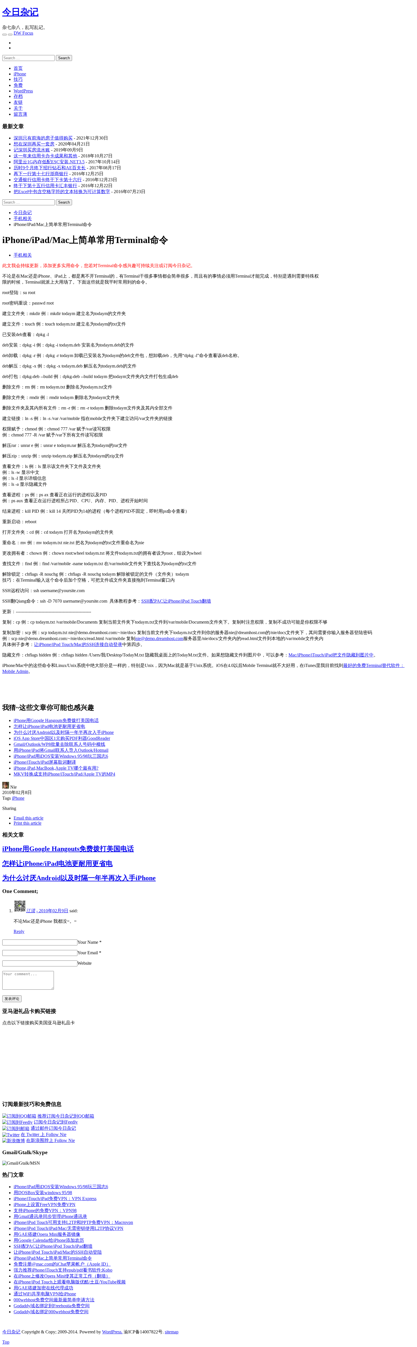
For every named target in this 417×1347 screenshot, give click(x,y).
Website (84, 963)
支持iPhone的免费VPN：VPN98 (45, 1210)
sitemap (171, 1331)
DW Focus (23, 33)
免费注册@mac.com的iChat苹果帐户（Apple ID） (62, 1264)
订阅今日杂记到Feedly (56, 1122)
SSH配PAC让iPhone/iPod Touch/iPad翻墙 (53, 1246)
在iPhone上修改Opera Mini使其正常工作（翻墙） (62, 1276)
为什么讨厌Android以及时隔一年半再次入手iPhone (64, 732)
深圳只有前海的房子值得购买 (43, 138)
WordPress (23, 90)
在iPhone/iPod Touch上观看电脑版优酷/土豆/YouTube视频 (70, 1282)
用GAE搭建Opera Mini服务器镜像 (47, 1234)
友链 (18, 102)
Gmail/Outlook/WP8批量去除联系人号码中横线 (59, 744)
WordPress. (112, 1331)
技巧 (18, 79)
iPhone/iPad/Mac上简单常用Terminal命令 (53, 1258)
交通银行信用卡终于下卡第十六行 (48, 179)
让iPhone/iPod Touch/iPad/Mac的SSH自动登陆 (58, 1252)
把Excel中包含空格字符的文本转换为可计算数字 (62, 191)
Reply (19, 931)
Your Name (87, 942)
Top (5, 1342)
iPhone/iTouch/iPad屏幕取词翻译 (45, 762)
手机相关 (23, 255)
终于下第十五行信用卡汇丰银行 (45, 185)
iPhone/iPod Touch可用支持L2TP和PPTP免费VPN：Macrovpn (73, 1222)
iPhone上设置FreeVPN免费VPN (44, 1204)
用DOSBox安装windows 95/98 (43, 1192)
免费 (18, 85)
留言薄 (20, 114)
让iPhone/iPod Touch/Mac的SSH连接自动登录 (78, 644)
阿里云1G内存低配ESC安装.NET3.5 (49, 161)
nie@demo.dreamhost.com (159, 638)
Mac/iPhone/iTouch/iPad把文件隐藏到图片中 (331, 655)
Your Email (87, 952)
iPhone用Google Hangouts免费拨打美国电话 (56, 720)
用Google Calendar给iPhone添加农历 (49, 1240)
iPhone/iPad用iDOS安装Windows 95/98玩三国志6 (61, 756)
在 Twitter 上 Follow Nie (43, 1134)
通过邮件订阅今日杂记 (53, 1128)
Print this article (27, 823)
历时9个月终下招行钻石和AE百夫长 (50, 167)
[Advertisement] (367, 302)
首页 (18, 68)
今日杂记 (20, 12)
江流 (30, 910)
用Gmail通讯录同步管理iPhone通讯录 (50, 1216)
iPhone (20, 73)
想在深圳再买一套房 (34, 144)
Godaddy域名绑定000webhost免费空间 (51, 1311)
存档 (18, 96)
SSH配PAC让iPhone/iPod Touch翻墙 (176, 601)
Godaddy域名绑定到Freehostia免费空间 (52, 1305)
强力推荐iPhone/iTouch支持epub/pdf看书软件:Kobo (63, 1270)
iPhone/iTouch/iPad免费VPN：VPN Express (55, 1198)
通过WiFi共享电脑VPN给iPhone (45, 1293)
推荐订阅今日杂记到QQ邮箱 (65, 1116)
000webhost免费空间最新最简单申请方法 (54, 1299)
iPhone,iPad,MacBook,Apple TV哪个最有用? (56, 768)
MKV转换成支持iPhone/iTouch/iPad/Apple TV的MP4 (64, 774)
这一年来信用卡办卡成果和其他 (45, 155)
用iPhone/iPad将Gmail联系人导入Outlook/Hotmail (61, 750)
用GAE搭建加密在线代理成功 (43, 1287)
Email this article (28, 818)
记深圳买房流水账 (32, 149)
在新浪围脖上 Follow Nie (50, 1140)
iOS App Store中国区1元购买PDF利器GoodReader (62, 738)
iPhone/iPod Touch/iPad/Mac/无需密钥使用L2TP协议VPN (68, 1228)
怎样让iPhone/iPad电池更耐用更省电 (49, 726)
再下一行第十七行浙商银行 (41, 173)
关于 (18, 108)
